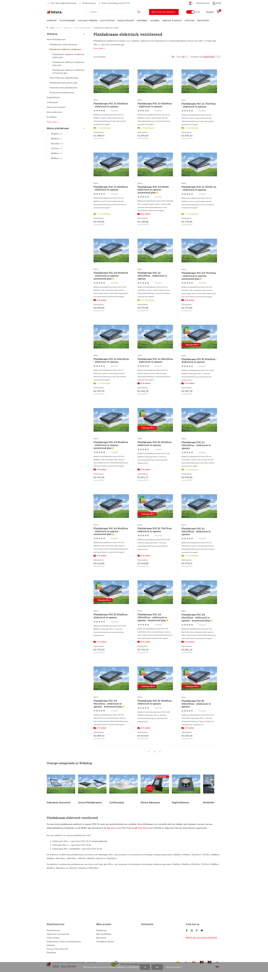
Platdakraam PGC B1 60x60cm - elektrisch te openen (199, 361)
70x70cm (56, 148)
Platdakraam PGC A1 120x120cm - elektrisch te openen (196, 445)
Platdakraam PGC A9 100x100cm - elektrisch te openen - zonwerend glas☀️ (153, 617)
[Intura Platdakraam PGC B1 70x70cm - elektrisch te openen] (155, 506)
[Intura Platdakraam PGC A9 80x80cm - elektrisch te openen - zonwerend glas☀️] (111, 420)
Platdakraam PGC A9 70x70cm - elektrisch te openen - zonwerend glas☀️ (198, 276)
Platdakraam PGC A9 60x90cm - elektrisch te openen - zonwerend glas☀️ (111, 275)
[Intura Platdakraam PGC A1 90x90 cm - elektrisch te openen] (199, 164)
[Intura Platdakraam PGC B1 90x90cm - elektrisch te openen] (155, 678)
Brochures (203, 20)
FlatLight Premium (87, 20)
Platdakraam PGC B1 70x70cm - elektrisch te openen (155, 530)
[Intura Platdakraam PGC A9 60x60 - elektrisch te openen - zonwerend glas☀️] (155, 164)
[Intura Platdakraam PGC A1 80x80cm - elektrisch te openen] (111, 164)
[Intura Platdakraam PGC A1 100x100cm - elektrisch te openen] (155, 250)
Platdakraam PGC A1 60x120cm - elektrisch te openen (111, 360)
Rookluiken (52, 117)
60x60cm (56, 133)
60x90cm (56, 138)
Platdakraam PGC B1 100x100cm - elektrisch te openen (196, 703)
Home (58, 28)
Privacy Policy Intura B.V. (58, 949)
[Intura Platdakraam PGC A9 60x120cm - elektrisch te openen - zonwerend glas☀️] (199, 592)
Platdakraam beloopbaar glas (63, 82)
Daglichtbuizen (125, 20)
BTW (198, 12)
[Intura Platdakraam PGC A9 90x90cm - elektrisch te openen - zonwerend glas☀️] (111, 506)
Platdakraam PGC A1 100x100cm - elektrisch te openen (152, 275)
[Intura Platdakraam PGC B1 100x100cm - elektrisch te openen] (199, 678)
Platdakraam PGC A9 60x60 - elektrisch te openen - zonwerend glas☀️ (153, 189)
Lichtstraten (107, 20)
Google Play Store (139, 828)
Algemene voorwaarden (58, 934)
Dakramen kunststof (56, 107)
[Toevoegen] (124, 137)
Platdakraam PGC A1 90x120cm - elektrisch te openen (155, 360)
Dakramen (142, 20)
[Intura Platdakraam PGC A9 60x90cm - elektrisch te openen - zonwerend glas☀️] (111, 250)
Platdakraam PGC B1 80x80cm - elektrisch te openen (111, 616)
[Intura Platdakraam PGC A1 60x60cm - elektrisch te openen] (111, 81)
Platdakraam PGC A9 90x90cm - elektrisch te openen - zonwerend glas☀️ (111, 531)
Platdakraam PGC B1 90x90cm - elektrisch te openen (155, 702)
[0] (217, 12)
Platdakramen (67, 20)
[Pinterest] (197, 931)
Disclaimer (51, 952)
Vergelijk (114, 110)
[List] (173, 56)
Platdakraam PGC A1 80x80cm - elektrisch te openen (111, 188)
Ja (145, 967)
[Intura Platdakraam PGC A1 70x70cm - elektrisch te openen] (199, 81)
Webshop (52, 20)
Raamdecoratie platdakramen (64, 87)
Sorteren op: (196, 56)
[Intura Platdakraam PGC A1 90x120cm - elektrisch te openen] (155, 336)
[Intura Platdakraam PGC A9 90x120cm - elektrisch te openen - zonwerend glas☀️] (111, 678)
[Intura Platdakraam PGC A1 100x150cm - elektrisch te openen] (199, 506)
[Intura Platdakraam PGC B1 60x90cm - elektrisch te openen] (155, 420)
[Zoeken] (139, 11)
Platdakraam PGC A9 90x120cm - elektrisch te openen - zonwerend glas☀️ (109, 703)
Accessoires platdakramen (62, 92)
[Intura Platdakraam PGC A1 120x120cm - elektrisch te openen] (199, 420)
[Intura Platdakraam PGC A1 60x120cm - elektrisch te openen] (111, 336)
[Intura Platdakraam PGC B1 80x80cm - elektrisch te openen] (111, 592)
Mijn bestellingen (103, 934)
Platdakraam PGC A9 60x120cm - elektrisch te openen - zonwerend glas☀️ (197, 617)
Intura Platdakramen (82, 28)
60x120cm (57, 143)
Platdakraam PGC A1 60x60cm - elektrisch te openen (111, 105)
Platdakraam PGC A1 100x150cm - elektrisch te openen (196, 531)
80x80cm (56, 153)
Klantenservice (203, 3)
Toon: (179, 56)
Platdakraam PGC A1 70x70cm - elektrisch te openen (198, 105)
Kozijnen (154, 20)
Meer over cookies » (174, 967)
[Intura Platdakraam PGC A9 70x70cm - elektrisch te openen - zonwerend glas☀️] (199, 251)
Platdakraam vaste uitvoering (63, 44)
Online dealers (53, 938)
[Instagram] (192, 931)
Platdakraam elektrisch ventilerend (65, 49)
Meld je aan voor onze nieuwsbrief (201, 937)
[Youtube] (202, 931)
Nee (157, 967)
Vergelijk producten (105, 941)
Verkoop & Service (172, 20)
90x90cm (56, 158)
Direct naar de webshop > (164, 12)
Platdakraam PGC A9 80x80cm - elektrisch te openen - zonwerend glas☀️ (111, 445)
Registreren (101, 930)
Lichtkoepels (52, 102)
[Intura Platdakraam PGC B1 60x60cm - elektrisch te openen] (199, 337)
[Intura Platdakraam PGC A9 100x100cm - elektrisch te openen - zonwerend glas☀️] (155, 592)
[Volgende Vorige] (160, 751)
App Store (111, 828)
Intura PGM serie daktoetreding (64, 78)
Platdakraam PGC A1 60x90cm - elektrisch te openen (154, 105)
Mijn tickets (101, 938)
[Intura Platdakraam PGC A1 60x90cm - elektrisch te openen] (155, 81)
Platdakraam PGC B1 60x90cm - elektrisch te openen (155, 444)
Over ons (190, 20)
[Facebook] (187, 931)
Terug (51, 28)
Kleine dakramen (54, 112)
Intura (96, 100)
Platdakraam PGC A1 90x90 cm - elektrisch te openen (198, 188)
